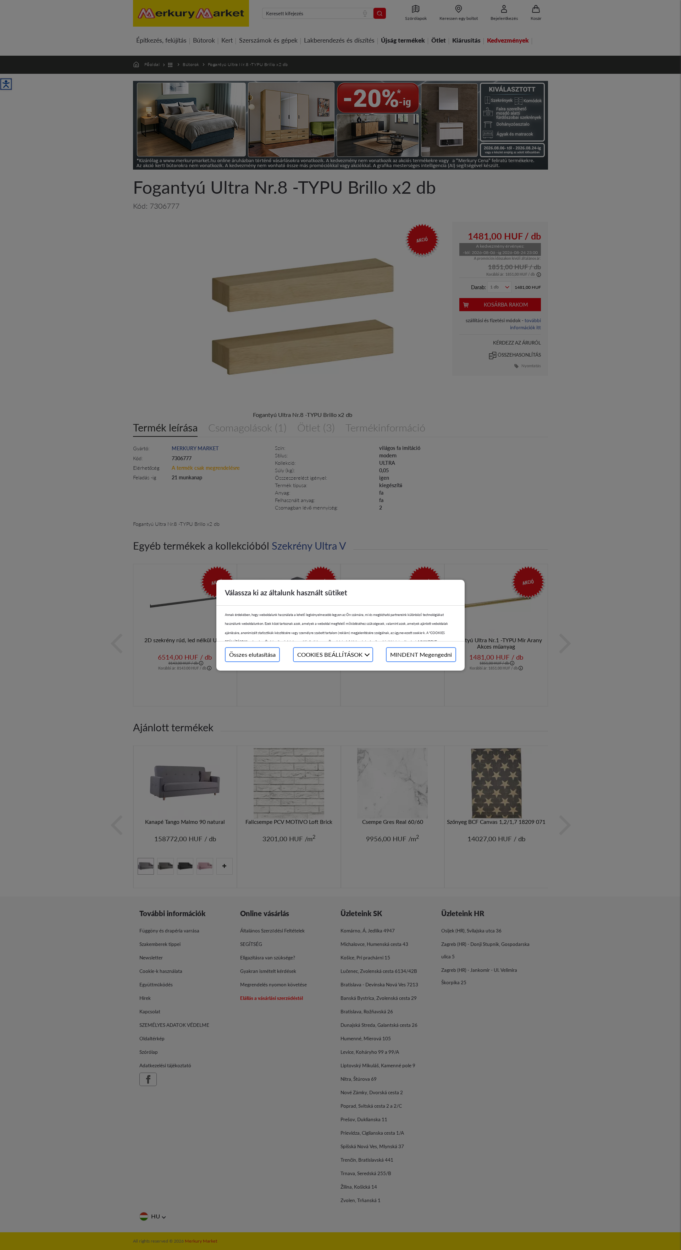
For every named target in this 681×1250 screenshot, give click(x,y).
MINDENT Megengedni (421, 654)
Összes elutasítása (252, 654)
